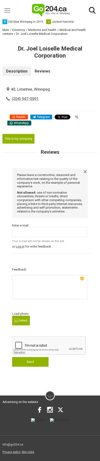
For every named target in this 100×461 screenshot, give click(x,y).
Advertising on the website (20, 402)
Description (16, 71)
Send (30, 362)
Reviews (42, 71)
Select (23, 320)
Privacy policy (11, 452)
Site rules (28, 452)
